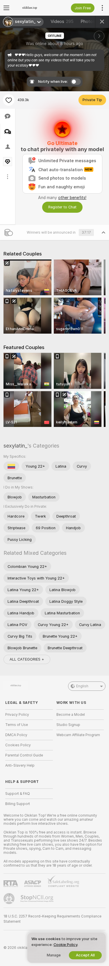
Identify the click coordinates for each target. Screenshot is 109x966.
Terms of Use (16, 725)
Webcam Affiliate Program (78, 735)
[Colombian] (11, 466)
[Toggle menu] (6, 8)
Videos (62, 21)
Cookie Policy (65, 944)
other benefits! (72, 197)
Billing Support (17, 804)
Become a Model (70, 715)
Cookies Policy (18, 745)
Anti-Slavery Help (20, 765)
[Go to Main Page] (34, 8)
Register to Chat (62, 207)
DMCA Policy (16, 735)
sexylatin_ (15, 446)
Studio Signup (68, 725)
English (82, 686)
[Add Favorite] (9, 100)
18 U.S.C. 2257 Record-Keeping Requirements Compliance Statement (52, 919)
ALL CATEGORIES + (27, 659)
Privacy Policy (17, 715)
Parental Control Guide (24, 755)
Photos (91, 21)
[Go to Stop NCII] (37, 898)
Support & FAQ (17, 794)
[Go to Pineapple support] (9, 898)
